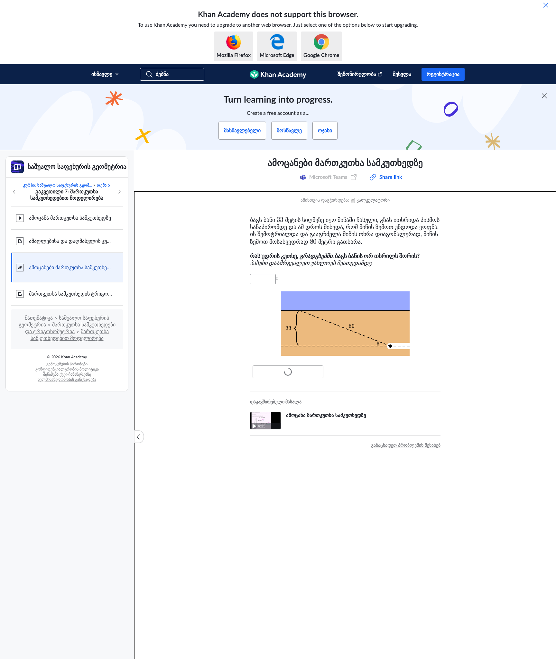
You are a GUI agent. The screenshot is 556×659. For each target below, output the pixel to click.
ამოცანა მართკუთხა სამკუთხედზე (70, 218)
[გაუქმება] (546, 5)
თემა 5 (103, 185)
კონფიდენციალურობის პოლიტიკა (67, 369)
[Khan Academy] (278, 74)
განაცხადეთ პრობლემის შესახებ (405, 445)
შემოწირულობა (357, 74)
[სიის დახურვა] (139, 436)
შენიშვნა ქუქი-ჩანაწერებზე (67, 374)
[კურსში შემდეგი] (119, 192)
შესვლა (402, 74)
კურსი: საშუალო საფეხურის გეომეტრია (57, 185)
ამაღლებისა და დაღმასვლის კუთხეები (71, 241)
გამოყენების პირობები (67, 364)
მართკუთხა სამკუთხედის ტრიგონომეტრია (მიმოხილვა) (71, 294)
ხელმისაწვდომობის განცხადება (67, 379)
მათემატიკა (39, 318)
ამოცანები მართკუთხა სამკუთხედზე (71, 267)
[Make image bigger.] (345, 323)
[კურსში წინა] (14, 192)
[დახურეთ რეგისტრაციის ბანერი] (544, 95)
